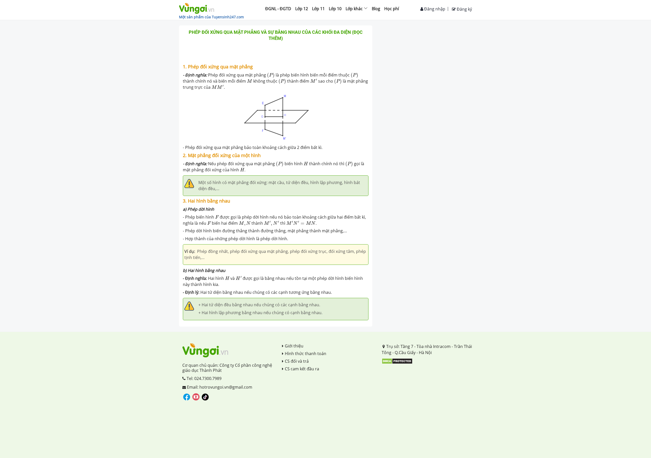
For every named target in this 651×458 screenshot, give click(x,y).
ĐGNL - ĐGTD (278, 8)
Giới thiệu (294, 346)
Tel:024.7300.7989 (203, 378)
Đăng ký (464, 9)
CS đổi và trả (297, 361)
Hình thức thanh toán (305, 353)
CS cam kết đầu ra (302, 369)
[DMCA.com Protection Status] (397, 360)
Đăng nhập (434, 9)
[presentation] (271, 75)
